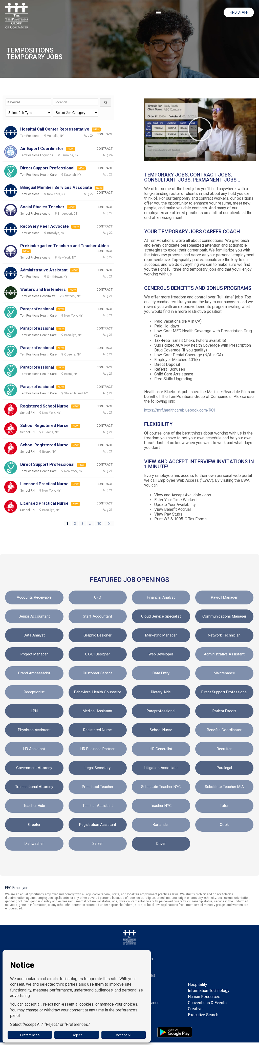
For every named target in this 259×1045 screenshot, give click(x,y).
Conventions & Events (207, 1002)
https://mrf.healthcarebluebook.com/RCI (179, 410)
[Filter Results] (105, 102)
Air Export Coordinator (41, 148)
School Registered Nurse (44, 425)
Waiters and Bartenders (43, 289)
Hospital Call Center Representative (54, 129)
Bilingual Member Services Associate (56, 187)
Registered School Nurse (44, 406)
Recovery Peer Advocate (44, 226)
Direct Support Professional (47, 168)
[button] (158, 12)
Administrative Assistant (44, 270)
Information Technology (208, 990)
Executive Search (203, 1014)
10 (99, 524)
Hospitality (197, 984)
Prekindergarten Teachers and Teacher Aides (64, 245)
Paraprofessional (37, 309)
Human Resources (204, 996)
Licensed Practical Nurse (44, 483)
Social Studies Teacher (42, 207)
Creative (195, 1008)
